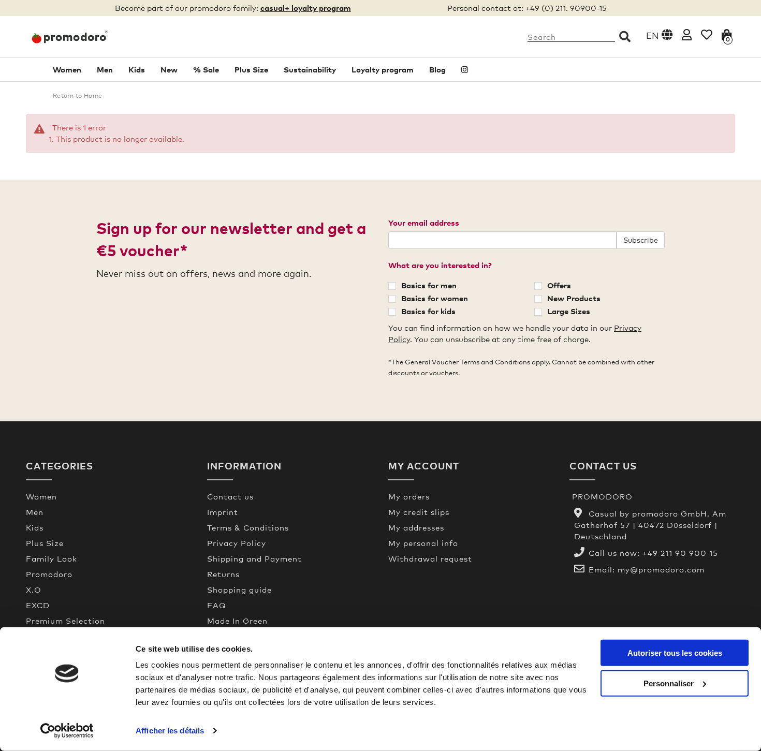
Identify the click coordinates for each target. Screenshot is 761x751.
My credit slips (418, 512)
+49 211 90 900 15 (680, 552)
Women (67, 69)
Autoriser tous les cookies (674, 653)
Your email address (423, 222)
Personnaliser (668, 683)
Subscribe (640, 239)
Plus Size (251, 69)
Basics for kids (428, 311)
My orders (409, 496)
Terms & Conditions (248, 527)
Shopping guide (239, 589)
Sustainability (310, 69)
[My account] (686, 34)
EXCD (38, 605)
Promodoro (49, 574)
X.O (33, 589)
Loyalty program (383, 69)
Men (105, 69)
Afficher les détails (170, 730)
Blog (437, 69)
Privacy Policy (236, 543)
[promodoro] (109, 36)
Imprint (222, 512)
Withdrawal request (430, 558)
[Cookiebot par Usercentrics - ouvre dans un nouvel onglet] (67, 731)
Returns (223, 574)
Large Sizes (568, 311)
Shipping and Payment (254, 558)
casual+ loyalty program (305, 7)
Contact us (230, 496)
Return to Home (77, 95)
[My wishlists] (706, 34)
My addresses (416, 527)
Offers (559, 285)
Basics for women (434, 298)
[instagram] (464, 69)
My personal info (423, 543)
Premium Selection (65, 620)
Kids (136, 69)
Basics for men (429, 285)
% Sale (206, 69)
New (169, 69)
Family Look (51, 558)
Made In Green (237, 620)
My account (423, 466)
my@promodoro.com (661, 569)
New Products (574, 298)
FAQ (216, 605)
